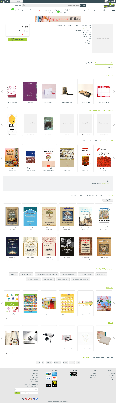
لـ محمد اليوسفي (67, 170)
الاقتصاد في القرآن (30, 168)
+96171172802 (34, 377)
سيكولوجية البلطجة (104, 134)
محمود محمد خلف (66, 230)
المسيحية (72, 362)
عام (43, 362)
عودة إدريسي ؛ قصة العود (48, 168)
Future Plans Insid (12, 102)
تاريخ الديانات (57, 362)
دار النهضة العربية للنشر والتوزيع (80, 279)
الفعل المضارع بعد (85, 258)
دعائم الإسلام (12, 168)
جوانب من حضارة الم (12, 227)
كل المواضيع (89, 357)
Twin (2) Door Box (85, 102)
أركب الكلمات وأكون (85, 314)
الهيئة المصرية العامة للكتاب (68, 274)
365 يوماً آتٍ (30, 102)
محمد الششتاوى (85, 230)
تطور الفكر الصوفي (67, 227)
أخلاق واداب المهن (104, 227)
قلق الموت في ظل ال (85, 134)
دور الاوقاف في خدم (85, 227)
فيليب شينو (66, 260)
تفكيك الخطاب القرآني (67, 168)
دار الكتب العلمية (101, 274)
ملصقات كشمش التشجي (67, 314)
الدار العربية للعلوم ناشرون (86, 274)
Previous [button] (114, 91)
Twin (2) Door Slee (67, 102)
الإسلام (78, 362)
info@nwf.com (34, 379)
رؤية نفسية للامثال (30, 134)
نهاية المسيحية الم (67, 258)
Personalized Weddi (85, 349)
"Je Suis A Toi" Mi (48, 102)
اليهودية (65, 362)
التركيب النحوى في (12, 258)
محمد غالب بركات (86, 28)
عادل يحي (12, 230)
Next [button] (2, 91)
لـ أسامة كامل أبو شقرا (30, 170)
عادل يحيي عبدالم (103, 230)
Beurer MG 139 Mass (103, 349)
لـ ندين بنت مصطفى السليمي (49, 170)
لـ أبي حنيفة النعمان (12, 170)
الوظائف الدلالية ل (48, 258)
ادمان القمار (67, 134)
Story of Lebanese (12, 349)
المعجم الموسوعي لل (49, 227)
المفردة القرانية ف (30, 227)
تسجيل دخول (110, 1)
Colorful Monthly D (104, 102)
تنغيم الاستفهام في (30, 258)
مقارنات (38, 362)
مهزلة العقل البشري (104, 168)
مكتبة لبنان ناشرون (48, 279)
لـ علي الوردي (104, 170)
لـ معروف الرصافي (85, 170)
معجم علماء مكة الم (104, 258)
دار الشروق (13, 274)
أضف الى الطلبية (19, 39)
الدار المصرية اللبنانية (62, 279)
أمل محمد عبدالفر (30, 230)
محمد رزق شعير (48, 260)
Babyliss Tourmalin (67, 349)
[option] (104, 91)
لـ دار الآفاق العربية (107, 200)
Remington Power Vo (48, 349)
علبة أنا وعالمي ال (12, 314)
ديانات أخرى (49, 362)
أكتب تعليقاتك (105, 183)
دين (84, 357)
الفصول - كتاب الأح (104, 314)
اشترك (17, 393)
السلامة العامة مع (30, 314)
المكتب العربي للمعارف (33, 279)
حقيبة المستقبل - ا (48, 314)
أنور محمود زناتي (48, 230)
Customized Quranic (30, 349)
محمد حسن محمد (85, 260)
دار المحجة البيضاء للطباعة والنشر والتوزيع (47, 274)
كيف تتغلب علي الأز (12, 134)
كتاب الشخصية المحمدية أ (85, 168)
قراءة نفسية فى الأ (48, 134)
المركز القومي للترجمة (26, 274)
